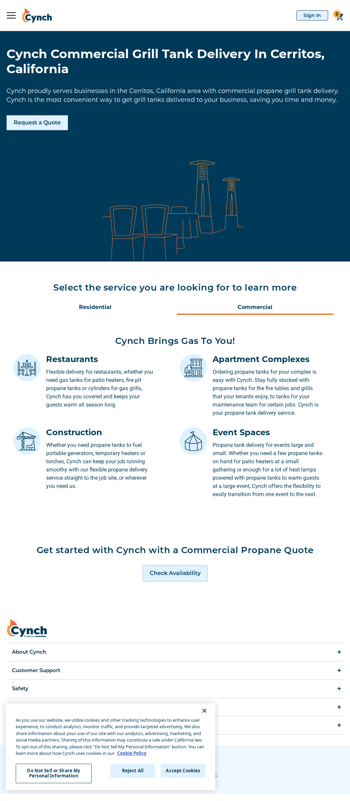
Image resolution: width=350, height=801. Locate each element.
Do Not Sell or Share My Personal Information (53, 773)
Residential (95, 307)
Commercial (255, 307)
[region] (110, 746)
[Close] (204, 710)
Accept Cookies (183, 770)
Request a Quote (37, 122)
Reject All (133, 770)
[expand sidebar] (11, 15)
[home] (34, 15)
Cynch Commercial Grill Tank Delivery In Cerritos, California (165, 61)
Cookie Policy (131, 753)
